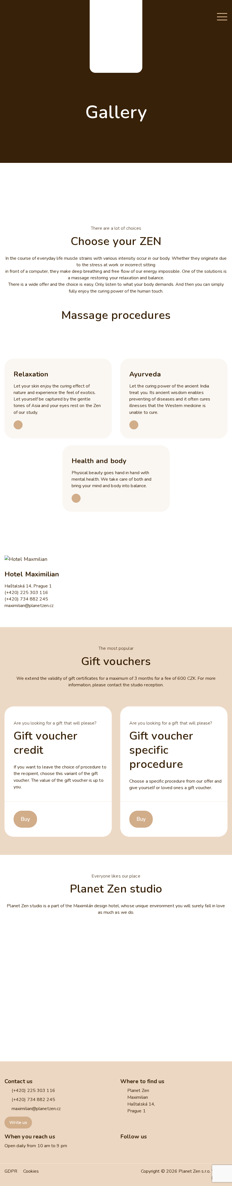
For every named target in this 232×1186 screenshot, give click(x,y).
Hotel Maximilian (32, 574)
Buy (25, 819)
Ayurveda (145, 374)
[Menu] (222, 17)
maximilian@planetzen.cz (29, 605)
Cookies (31, 1171)
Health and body (99, 460)
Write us (18, 1122)
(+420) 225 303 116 (26, 592)
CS (201, 17)
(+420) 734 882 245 (26, 599)
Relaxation (31, 374)
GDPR (11, 1171)
